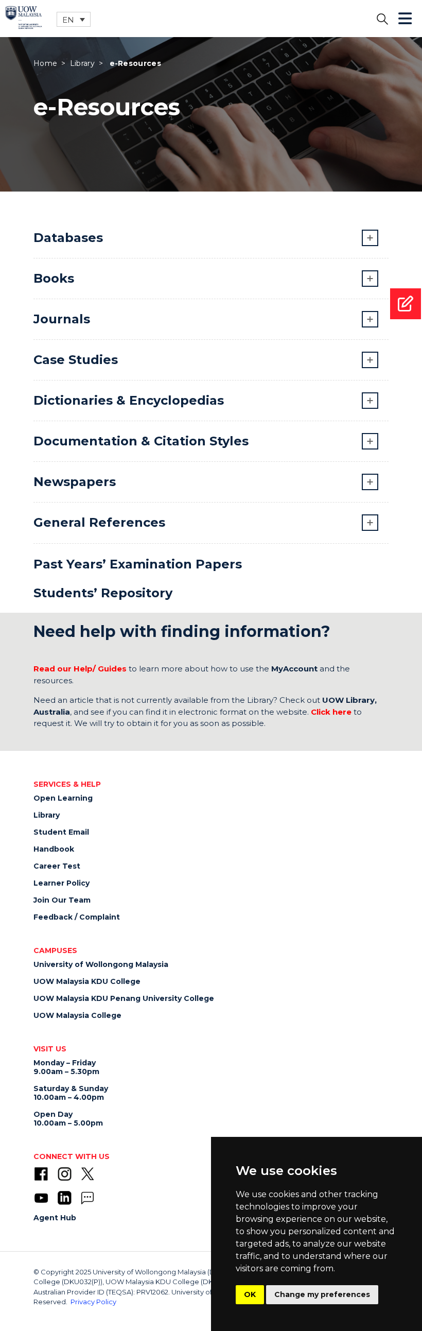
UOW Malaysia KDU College (86, 981)
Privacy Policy (93, 1302)
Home (45, 63)
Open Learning (63, 798)
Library (82, 63)
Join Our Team (62, 900)
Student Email (61, 832)
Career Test (56, 866)
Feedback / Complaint (76, 917)
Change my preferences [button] (322, 1294)
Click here (331, 712)
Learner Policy (61, 883)
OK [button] (250, 1294)
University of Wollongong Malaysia (100, 964)
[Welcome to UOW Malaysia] (23, 17)
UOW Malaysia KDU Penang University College (123, 998)
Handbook (53, 849)
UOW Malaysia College (77, 1015)
